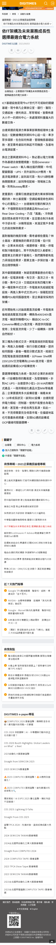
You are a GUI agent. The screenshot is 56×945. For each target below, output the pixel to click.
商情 (14, 14)
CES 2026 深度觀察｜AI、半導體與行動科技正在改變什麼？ (27, 734)
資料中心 (21, 445)
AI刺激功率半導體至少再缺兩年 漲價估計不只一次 (29, 621)
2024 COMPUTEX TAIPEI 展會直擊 (21, 858)
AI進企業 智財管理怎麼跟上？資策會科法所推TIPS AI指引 (29, 667)
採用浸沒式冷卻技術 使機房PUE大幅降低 (24, 513)
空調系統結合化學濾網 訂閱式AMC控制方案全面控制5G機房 (28, 544)
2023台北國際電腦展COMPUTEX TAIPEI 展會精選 (28, 891)
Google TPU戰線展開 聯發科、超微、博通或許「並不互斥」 (29, 592)
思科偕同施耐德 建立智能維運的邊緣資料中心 (27, 499)
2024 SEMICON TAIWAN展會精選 (21, 835)
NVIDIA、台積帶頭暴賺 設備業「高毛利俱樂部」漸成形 (29, 602)
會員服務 (16, 902)
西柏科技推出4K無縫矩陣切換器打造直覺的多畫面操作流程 (29, 696)
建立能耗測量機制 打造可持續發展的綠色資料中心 (28, 482)
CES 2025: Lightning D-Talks (18, 809)
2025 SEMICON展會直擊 (16, 769)
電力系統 (35, 445)
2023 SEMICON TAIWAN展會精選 (21, 874)
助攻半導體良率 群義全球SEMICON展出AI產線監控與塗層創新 (29, 677)
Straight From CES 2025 (16, 817)
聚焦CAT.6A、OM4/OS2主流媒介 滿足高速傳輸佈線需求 (27, 570)
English (35, 909)
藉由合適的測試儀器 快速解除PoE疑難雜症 (25, 552)
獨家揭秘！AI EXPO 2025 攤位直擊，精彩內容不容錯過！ (27, 800)
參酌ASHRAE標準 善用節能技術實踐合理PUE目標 (27, 560)
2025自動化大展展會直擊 (16, 753)
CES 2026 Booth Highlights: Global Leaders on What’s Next (27, 744)
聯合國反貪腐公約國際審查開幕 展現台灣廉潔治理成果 (29, 657)
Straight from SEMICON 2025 (19, 761)
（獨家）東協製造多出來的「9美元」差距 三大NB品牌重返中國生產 (30, 631)
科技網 (5, 14)
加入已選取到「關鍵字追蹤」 (19, 450)
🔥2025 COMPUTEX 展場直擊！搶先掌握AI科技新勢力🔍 (27, 789)
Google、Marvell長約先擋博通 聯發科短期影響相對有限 (29, 612)
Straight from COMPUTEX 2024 (20, 851)
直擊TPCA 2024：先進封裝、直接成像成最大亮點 (27, 826)
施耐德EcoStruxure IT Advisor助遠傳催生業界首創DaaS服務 (27, 534)
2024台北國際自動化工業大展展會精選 (23, 843)
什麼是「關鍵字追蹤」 (16, 456)
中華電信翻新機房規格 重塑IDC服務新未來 (25, 519)
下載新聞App (14, 913)
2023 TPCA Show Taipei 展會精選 (21, 866)
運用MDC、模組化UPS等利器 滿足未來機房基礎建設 (27, 492)
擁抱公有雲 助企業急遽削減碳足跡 (21, 506)
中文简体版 (23, 909)
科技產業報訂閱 (28, 902)
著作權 (39, 902)
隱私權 (47, 902)
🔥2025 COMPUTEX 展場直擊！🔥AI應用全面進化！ (27, 778)
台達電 (8, 445)
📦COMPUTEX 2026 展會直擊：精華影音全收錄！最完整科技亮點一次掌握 (27, 723)
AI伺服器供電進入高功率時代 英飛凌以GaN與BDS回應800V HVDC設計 (29, 686)
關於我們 (6, 902)
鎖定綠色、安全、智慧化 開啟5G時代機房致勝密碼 (27, 472)
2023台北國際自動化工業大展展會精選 (23, 881)
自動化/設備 (25, 14)
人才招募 (32, 905)
